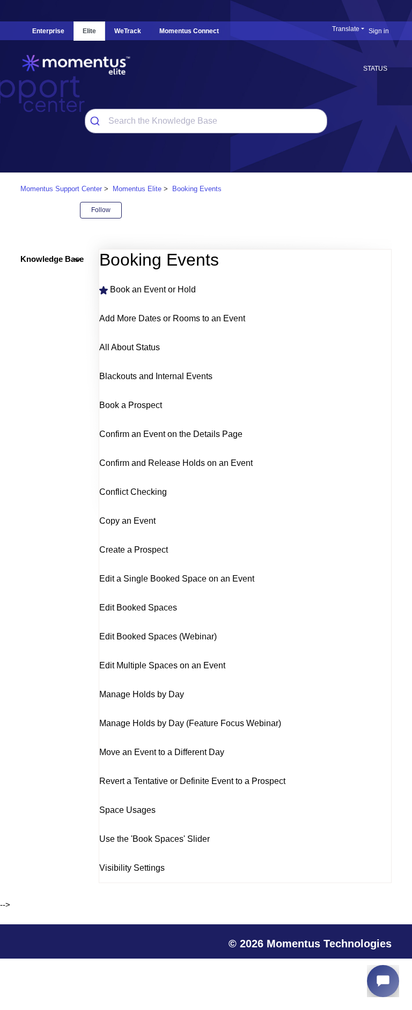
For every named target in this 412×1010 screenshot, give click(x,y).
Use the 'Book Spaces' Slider (154, 838)
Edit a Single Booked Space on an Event (176, 578)
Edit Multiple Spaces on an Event (162, 665)
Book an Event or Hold (153, 289)
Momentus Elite (137, 189)
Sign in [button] (379, 31)
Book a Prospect (130, 405)
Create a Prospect (133, 549)
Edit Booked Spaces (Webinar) (158, 636)
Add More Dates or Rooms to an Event (172, 318)
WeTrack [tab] (127, 31)
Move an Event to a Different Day (161, 752)
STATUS (375, 68)
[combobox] (206, 121)
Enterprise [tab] (48, 31)
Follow (101, 210)
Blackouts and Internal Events (155, 376)
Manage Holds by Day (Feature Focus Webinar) (190, 723)
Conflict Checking (133, 491)
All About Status (129, 347)
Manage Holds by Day (141, 694)
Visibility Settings (132, 867)
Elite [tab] (89, 31)
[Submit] (96, 121)
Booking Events (197, 189)
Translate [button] (345, 29)
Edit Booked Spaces (138, 607)
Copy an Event (127, 520)
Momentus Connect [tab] (189, 31)
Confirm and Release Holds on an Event (176, 463)
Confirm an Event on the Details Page (170, 434)
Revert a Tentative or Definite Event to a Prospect (192, 781)
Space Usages (127, 810)
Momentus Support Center (61, 189)
